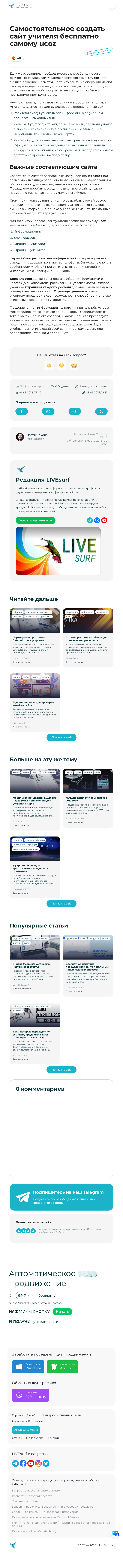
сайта (26, 677)
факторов (18, 1010)
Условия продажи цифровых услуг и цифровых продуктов (52, 1506)
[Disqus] (61, 1133)
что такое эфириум (35, 840)
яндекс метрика (21, 938)
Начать (62, 1311)
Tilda (97, 772)
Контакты (54, 1438)
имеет (35, 677)
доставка (17, 616)
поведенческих (42, 1006)
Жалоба (32, 1415)
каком (16, 772)
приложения (48, 772)
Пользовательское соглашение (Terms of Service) (46, 1517)
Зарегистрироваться (33, 520)
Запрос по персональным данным (36, 1490)
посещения (72, 612)
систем (105, 938)
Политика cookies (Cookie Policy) (34, 1531)
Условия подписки (25, 1501)
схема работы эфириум (25, 844)
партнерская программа (38, 612)
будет (78, 772)
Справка (17, 1415)
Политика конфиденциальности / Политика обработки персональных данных (61, 1524)
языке (25, 772)
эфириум (17, 840)
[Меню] (112, 6)
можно (45, 677)
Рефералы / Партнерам (27, 1421)
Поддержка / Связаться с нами (61, 1415)
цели (26, 943)
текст (68, 616)
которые (26, 1006)
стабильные (87, 612)
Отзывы (17, 1438)
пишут (35, 772)
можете (88, 772)
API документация (26, 1429)
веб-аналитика (40, 938)
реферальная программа (38, 616)
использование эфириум (25, 849)
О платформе (35, 1438)
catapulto (17, 612)
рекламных (102, 612)
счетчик (17, 943)
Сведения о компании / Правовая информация (45, 1512)
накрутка (94, 938)
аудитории (71, 938)
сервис (16, 677)
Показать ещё (62, 737)
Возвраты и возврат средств (32, 1496)
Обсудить (62, 386)
